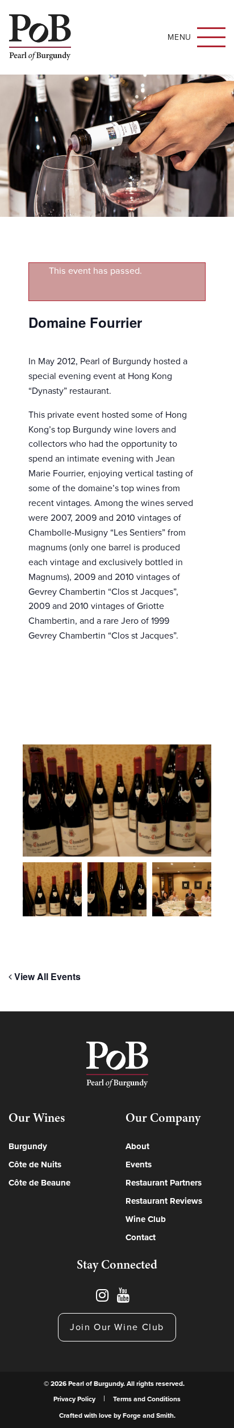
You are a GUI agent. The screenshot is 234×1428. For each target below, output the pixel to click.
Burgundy (28, 1146)
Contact (141, 1237)
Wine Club (146, 1219)
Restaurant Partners (164, 1183)
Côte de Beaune (39, 1183)
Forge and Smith (148, 1415)
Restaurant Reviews (164, 1201)
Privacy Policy (74, 1399)
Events (139, 1164)
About (137, 1146)
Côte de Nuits (35, 1164)
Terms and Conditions (147, 1399)
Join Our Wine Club (117, 1327)
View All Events (46, 976)
